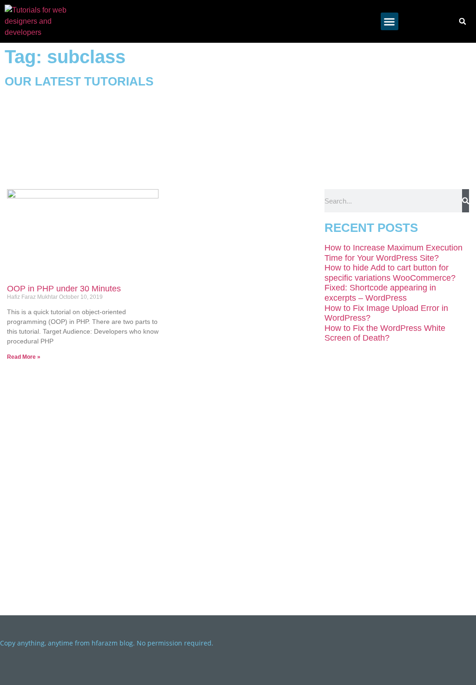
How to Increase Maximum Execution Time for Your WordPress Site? (393, 253)
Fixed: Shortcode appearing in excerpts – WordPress (380, 293)
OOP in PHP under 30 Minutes (64, 288)
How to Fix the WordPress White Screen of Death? (384, 333)
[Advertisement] (357, 112)
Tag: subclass (65, 56)
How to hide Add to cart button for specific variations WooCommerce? (390, 273)
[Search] (465, 200)
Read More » (23, 357)
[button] (389, 21)
